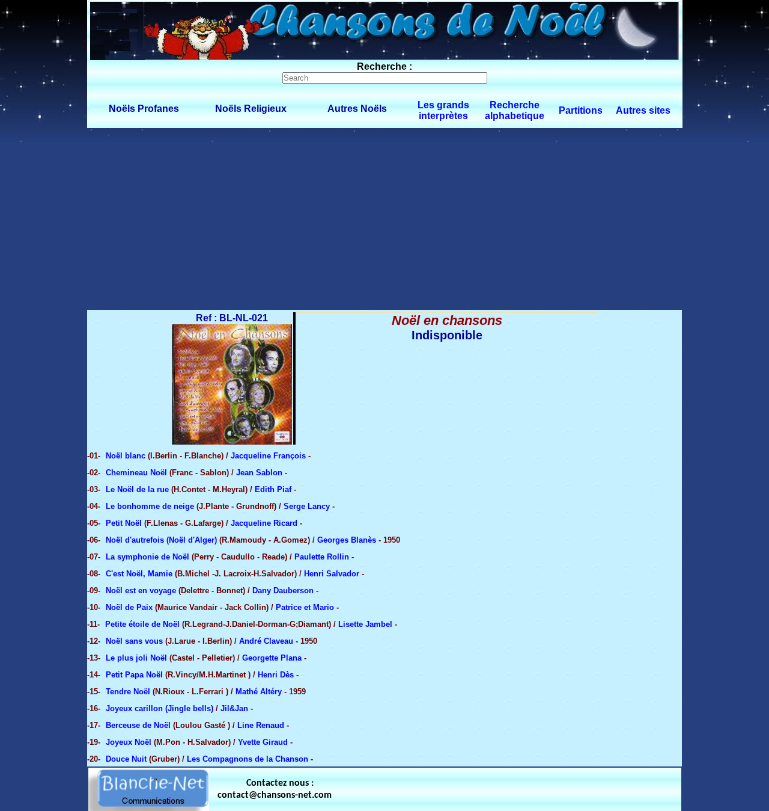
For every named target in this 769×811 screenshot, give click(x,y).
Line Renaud (260, 725)
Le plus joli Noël (136, 657)
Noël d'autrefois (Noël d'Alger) (161, 539)
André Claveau (266, 641)
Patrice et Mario (305, 607)
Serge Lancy (307, 506)
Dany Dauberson (283, 590)
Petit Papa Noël (135, 674)
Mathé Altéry (259, 691)
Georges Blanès (346, 539)
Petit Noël (124, 523)
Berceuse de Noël (138, 725)
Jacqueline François (268, 455)
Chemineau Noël (137, 472)
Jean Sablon (259, 472)
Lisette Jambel (365, 624)
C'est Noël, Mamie (139, 573)
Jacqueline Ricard (264, 523)
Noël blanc (127, 455)
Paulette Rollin (321, 556)
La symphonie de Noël (147, 556)
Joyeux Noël (128, 742)
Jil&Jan (234, 708)
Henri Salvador (331, 573)
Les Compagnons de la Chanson (247, 758)
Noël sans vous (134, 641)
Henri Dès (276, 674)
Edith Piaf (273, 489)
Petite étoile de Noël (142, 624)
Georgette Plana (272, 657)
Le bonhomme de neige (150, 506)
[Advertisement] (384, 218)
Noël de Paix (130, 607)
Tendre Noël (128, 691)
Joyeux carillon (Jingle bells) (159, 708)
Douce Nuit (127, 758)
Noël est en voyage (141, 590)
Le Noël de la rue (137, 489)
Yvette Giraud (263, 742)
